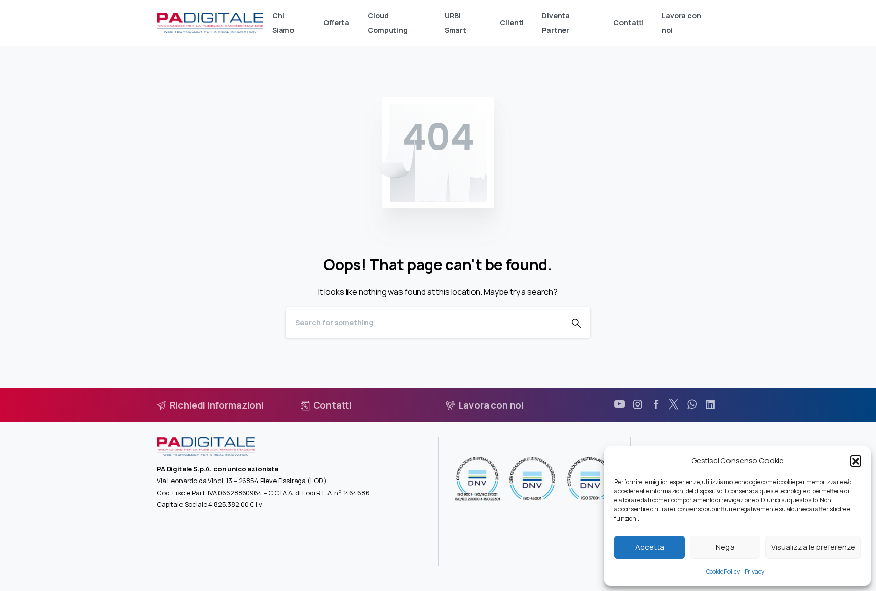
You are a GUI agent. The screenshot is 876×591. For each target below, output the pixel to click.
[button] (856, 461)
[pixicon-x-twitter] (674, 404)
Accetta (649, 547)
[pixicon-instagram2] (638, 404)
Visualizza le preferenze (813, 547)
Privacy (754, 571)
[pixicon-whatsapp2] (692, 404)
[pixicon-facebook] (656, 404)
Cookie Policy (723, 571)
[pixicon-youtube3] (619, 404)
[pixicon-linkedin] (710, 404)
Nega (725, 547)
